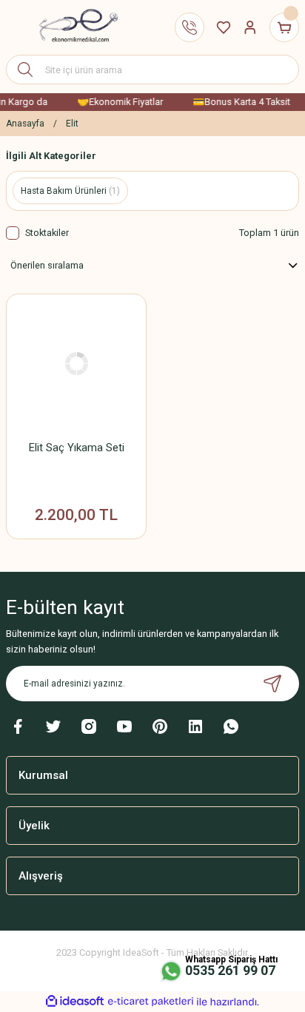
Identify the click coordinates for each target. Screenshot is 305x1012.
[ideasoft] (74, 1001)
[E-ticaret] (150, 1001)
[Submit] (272, 683)
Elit (72, 123)
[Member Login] (250, 27)
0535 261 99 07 (230, 970)
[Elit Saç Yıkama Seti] (76, 364)
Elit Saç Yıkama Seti (76, 447)
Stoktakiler (47, 232)
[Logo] (72, 27)
